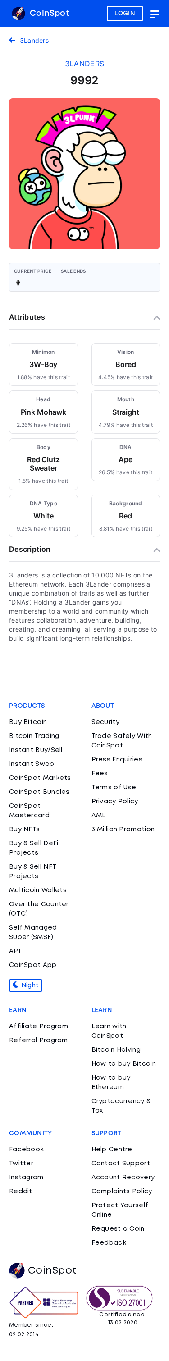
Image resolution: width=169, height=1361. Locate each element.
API (14, 951)
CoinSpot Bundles (39, 792)
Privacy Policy (114, 801)
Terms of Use (114, 787)
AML (98, 815)
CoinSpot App (33, 965)
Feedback (108, 1243)
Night (29, 985)
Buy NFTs (24, 829)
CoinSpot (48, 13)
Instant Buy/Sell (36, 750)
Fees (99, 773)
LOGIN (125, 13)
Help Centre (111, 1149)
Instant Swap (32, 764)
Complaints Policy (121, 1191)
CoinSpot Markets (40, 778)
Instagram (26, 1177)
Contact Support (121, 1163)
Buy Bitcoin (28, 722)
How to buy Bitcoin (123, 1064)
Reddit (20, 1191)
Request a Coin (118, 1229)
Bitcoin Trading (34, 736)
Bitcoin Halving (116, 1050)
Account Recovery (123, 1177)
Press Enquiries (117, 759)
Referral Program (38, 1040)
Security (105, 722)
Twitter (21, 1163)
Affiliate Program (38, 1026)
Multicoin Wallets (38, 890)
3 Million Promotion (123, 829)
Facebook (26, 1149)
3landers (84, 63)
